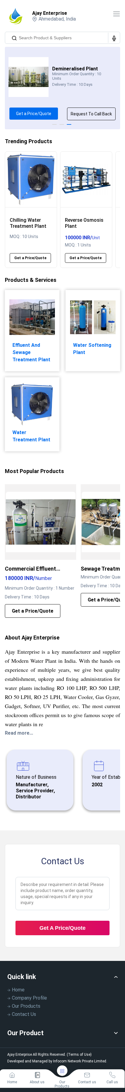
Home (18, 990)
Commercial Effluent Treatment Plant (30, 569)
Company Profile (29, 998)
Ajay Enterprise (49, 13)
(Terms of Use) (79, 1054)
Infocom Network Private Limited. (80, 1061)
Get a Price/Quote (33, 113)
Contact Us (24, 1014)
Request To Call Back (91, 113)
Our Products (26, 1006)
